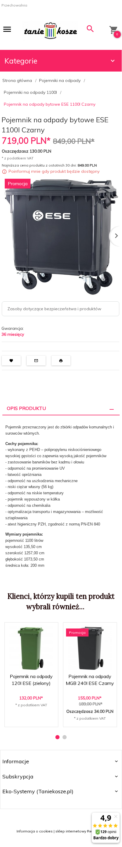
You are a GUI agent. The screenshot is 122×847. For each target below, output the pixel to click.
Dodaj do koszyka (33, 717)
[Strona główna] (50, 30)
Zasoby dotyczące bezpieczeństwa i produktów (54, 308)
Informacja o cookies (35, 831)
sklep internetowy (70, 831)
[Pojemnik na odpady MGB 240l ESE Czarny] (89, 648)
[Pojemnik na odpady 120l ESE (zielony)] (31, 648)
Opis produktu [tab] (26, 408)
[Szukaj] (90, 30)
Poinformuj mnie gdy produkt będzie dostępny (54, 171)
